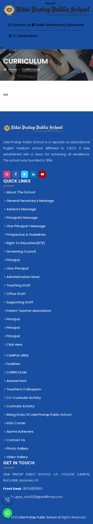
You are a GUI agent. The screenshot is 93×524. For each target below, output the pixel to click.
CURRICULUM (16, 372)
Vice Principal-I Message (25, 226)
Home (12, 69)
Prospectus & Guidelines (26, 234)
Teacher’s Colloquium (23, 389)
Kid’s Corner (16, 423)
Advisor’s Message (21, 209)
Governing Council (21, 251)
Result (50, 3)
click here (14, 344)
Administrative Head (22, 276)
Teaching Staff (18, 285)
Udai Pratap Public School (38, 517)
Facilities (13, 363)
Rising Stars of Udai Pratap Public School (38, 414)
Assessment (16, 380)
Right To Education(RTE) (25, 243)
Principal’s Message (22, 217)
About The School (20, 192)
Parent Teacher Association (28, 310)
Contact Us (21, 25)
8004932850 (32, 488)
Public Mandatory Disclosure (59, 25)
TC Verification (24, 36)
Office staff (16, 293)
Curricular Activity (20, 406)
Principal (13, 260)
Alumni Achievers (20, 431)
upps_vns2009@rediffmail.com (38, 497)
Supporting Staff (19, 302)
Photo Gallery (17, 448)
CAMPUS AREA (17, 355)
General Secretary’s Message (30, 200)
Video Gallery (17, 457)
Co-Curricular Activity (23, 397)
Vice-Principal (17, 268)
